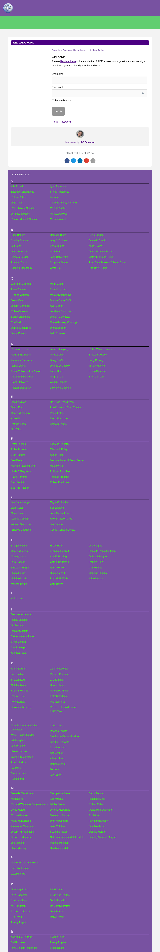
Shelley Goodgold (21, 529)
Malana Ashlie (58, 208)
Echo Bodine (57, 246)
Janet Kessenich (59, 668)
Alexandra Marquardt (22, 826)
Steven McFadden (60, 815)
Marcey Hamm (19, 556)
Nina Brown (95, 246)
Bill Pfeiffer (56, 889)
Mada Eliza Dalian (21, 354)
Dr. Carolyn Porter (60, 906)
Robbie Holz (96, 562)
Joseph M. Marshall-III (23, 831)
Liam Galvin (17, 507)
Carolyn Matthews (60, 793)
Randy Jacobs (19, 620)
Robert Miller (96, 804)
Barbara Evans (58, 424)
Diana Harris (18, 573)
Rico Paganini (19, 895)
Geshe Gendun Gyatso (62, 529)
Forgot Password (61, 121)
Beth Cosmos (57, 333)
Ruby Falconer (19, 449)
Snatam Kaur (18, 679)
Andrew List (56, 753)
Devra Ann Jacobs (21, 614)
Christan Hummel (98, 573)
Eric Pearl (16, 917)
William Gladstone (21, 524)
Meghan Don (57, 376)
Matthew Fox (57, 465)
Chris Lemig (56, 725)
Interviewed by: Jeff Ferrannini (80, 142)
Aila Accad (17, 186)
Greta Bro (55, 268)
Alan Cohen (56, 305)
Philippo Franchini (60, 471)
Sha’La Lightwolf (59, 742)
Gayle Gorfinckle (59, 502)
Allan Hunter (96, 578)
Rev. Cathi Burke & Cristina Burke (107, 262)
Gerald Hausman (59, 562)
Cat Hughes (95, 567)
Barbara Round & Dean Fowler (67, 460)
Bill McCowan (57, 804)
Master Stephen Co (60, 295)
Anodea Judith (19, 652)
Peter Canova (18, 289)
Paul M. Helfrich (59, 578)
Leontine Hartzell (59, 551)
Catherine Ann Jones (22, 636)
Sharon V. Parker (20, 911)
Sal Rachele (18, 942)
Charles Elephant (20, 413)
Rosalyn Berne (19, 262)
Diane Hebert (57, 573)
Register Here (68, 61)
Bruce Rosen (57, 948)
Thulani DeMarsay (21, 387)
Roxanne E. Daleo (21, 349)
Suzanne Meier (58, 831)
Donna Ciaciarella (21, 327)
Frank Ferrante (19, 477)
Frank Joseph (18, 647)
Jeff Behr (16, 246)
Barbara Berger (19, 257)
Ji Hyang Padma (20, 889)
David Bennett (19, 251)
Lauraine (16, 768)
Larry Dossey (96, 360)
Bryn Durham (96, 376)
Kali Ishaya (17, 598)
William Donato (58, 382)
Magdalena (17, 798)
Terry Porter (56, 911)
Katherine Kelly (19, 690)
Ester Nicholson (20, 868)
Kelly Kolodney (58, 696)
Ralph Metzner (97, 798)
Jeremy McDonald (60, 809)
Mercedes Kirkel (59, 690)
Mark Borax (56, 251)
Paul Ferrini (17, 482)
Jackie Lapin (18, 746)
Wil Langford (18, 740)
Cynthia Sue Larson (22, 757)
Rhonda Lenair (58, 731)
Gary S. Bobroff (58, 240)
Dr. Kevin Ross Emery (62, 402)
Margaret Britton (59, 262)
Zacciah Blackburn (21, 268)
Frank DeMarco (19, 382)
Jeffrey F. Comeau (60, 316)
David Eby (16, 407)
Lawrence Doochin (60, 387)
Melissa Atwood (59, 213)
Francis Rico (57, 937)
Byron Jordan (18, 641)
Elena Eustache (59, 418)
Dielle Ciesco (18, 333)
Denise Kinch (57, 685)
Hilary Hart (56, 545)
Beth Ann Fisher (20, 487)
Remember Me (62, 100)
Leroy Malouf (18, 809)
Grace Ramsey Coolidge (63, 322)
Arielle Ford (56, 455)
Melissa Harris (19, 584)
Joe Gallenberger (20, 502)
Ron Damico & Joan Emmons (66, 407)
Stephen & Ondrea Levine (64, 736)
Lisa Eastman (18, 402)
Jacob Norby (18, 873)
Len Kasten (17, 674)
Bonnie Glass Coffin (61, 300)
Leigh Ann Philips (60, 895)
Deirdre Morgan (97, 831)
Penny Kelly (17, 696)
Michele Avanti (58, 219)
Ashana (54, 197)
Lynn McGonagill (59, 820)
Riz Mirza (94, 815)
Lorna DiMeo (57, 371)
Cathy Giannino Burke (101, 257)
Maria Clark (56, 284)
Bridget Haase (19, 545)
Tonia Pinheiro (58, 900)
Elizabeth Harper (20, 567)
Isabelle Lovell (58, 764)
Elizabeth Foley (58, 449)
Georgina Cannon (21, 284)
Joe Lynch (55, 775)
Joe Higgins (95, 545)
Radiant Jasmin (19, 631)
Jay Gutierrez (57, 524)
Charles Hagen (19, 551)
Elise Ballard (18, 235)
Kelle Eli (15, 418)
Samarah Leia (19, 773)
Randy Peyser (19, 922)
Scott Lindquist (58, 747)
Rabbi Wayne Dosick (100, 349)
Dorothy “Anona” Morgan (102, 837)
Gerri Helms (56, 584)
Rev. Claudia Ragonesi (24, 948)
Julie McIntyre (57, 826)
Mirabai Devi (57, 354)
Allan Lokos (56, 758)
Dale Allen (16, 202)
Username (57, 74)
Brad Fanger (18, 455)
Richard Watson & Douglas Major (29, 804)
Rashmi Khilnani (59, 674)
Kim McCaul (57, 798)
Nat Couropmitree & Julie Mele (67, 837)
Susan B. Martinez (21, 837)
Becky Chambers (20, 316)
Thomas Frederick (60, 477)
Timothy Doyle (97, 365)
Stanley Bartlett (19, 240)
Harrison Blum (58, 235)
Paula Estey (56, 413)
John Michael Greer (61, 513)
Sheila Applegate (59, 191)
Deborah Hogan (98, 556)
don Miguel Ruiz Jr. (21, 937)
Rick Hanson (18, 562)
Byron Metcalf (96, 793)
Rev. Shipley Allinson (23, 208)
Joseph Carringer (20, 305)
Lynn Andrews (58, 186)
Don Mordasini (97, 826)
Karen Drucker (97, 371)
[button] (67, 160)
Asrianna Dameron (21, 360)
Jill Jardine (17, 625)
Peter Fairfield (19, 444)
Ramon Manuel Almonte (24, 219)
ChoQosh (16, 322)
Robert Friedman (59, 482)
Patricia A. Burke (98, 268)
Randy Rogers (58, 942)
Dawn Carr (17, 300)
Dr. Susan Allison (20, 213)
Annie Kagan (18, 668)
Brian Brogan (96, 235)
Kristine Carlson (20, 295)
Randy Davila (18, 365)
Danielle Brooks (98, 240)
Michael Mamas (19, 815)
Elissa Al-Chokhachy (22, 191)
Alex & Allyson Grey (61, 518)
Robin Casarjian (20, 311)
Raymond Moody (98, 820)
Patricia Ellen (18, 424)
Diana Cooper (58, 327)
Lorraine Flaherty (59, 444)
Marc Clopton (57, 289)
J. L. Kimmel (57, 679)
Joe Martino (17, 842)
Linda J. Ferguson (21, 471)
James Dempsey (59, 349)
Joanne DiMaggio (60, 365)
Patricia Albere (19, 197)
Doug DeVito (57, 360)
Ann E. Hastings (59, 556)
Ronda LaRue (19, 762)
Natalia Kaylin (19, 685)
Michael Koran (58, 701)
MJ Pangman (18, 906)
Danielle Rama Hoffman (102, 551)
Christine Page (19, 900)
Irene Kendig (18, 701)
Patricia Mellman (59, 842)
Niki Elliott (16, 429)
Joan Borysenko (59, 257)
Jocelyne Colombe (60, 311)
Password (57, 87)
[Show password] (142, 93)
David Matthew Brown (101, 251)
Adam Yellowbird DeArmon (26, 371)
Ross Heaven (57, 567)
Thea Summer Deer (22, 376)
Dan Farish (17, 460)
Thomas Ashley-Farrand (63, 202)
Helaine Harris (19, 578)
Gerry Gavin (17, 513)
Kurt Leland (17, 779)
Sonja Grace (57, 507)
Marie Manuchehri (21, 820)
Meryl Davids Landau (23, 735)
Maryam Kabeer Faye (23, 465)
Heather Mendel (59, 848)
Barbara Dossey (98, 354)
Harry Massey (18, 848)
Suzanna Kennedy (21, 707)
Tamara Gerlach (20, 518)
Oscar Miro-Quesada (100, 809)
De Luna (55, 769)
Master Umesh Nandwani (25, 862)
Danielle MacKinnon (22, 793)
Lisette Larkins (19, 751)
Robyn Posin (57, 917)
